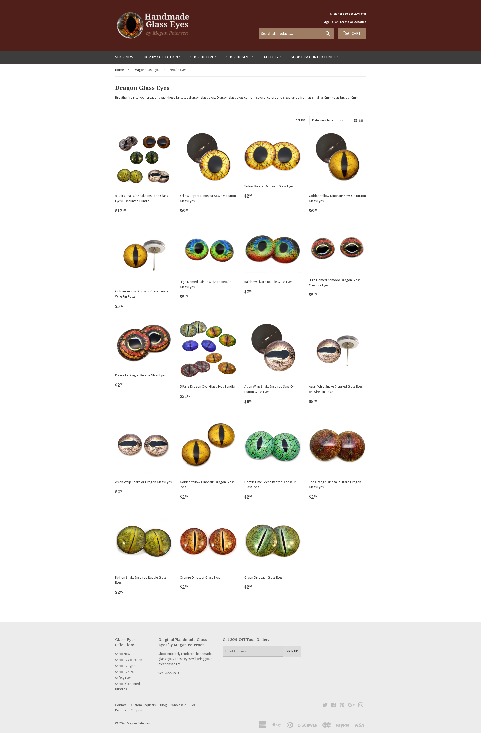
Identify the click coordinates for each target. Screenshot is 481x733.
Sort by (299, 120)
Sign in (328, 22)
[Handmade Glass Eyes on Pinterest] (342, 706)
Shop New (124, 57)
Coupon (136, 710)
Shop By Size (238, 57)
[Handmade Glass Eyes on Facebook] (333, 706)
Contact (120, 705)
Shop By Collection (160, 57)
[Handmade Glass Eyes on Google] (351, 706)
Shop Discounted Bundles (315, 57)
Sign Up (292, 651)
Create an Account (353, 22)
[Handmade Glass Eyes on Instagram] (360, 706)
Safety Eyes (272, 57)
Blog (163, 705)
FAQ (194, 705)
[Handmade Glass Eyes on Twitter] (325, 706)
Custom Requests (143, 705)
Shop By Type (202, 57)
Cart (356, 33)
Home (119, 70)
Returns (120, 710)
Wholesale (178, 705)
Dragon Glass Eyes (147, 70)
